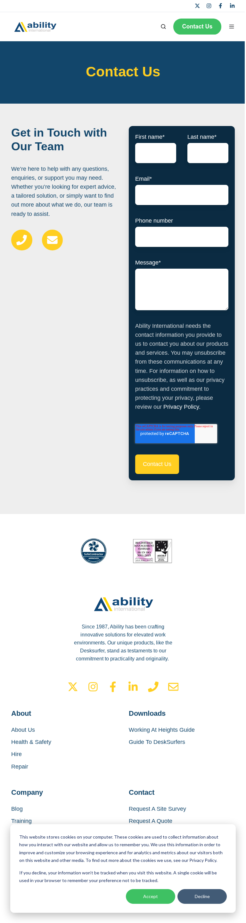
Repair (19, 766)
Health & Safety (31, 742)
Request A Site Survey (157, 809)
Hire (16, 754)
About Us (23, 730)
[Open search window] (163, 26)
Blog (17, 809)
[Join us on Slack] (93, 687)
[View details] (197, 5)
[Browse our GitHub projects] (113, 687)
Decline (202, 896)
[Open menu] (231, 26)
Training (21, 821)
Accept (150, 896)
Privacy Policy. (182, 407)
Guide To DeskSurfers (157, 742)
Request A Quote (150, 821)
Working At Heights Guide (162, 730)
